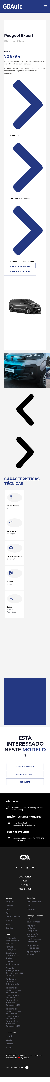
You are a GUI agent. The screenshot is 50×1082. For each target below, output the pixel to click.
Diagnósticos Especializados (33, 946)
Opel (8, 909)
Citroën (9, 905)
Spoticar (10, 928)
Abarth (9, 920)
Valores (9, 1043)
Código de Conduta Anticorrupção (12, 981)
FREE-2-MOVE (25, 889)
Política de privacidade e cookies (12, 940)
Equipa (9, 1047)
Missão (9, 1040)
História (9, 1036)
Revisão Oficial (33, 922)
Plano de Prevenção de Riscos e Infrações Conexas (14, 972)
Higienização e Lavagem (33, 952)
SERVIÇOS (25, 885)
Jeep (8, 924)
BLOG (25, 881)
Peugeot (10, 901)
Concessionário (34, 901)
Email (29, 905)
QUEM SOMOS (25, 877)
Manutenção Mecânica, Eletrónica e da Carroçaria (34, 938)
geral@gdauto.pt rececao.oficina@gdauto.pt (24, 824)
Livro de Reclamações (12, 963)
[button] (25, 410)
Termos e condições (11, 948)
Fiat (7, 913)
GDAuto (26, 1058)
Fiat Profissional (13, 916)
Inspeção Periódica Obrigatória (32, 928)
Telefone (31, 909)
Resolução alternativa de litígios (12, 955)
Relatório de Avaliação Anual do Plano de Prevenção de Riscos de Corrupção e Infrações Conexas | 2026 (13, 1017)
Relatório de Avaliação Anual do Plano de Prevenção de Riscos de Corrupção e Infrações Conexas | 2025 (13, 996)
